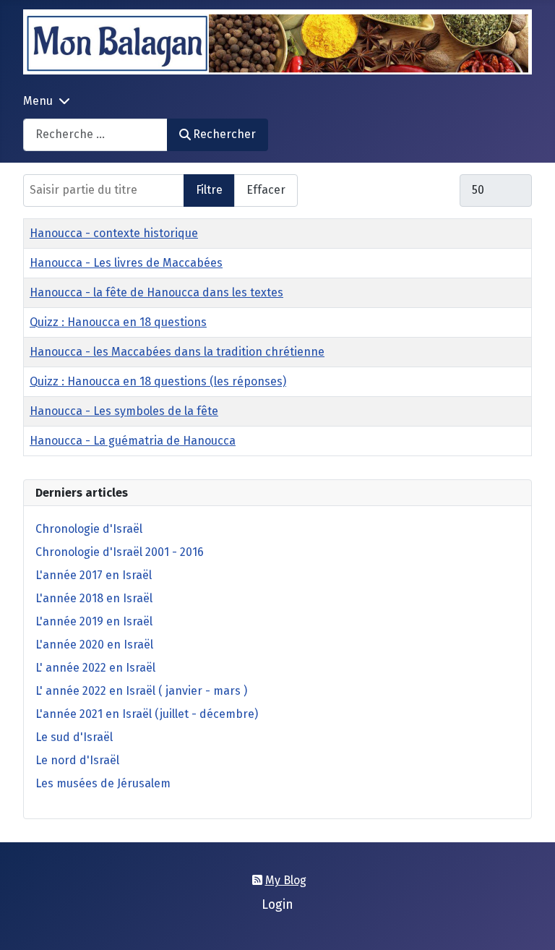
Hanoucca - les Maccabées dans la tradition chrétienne (177, 352)
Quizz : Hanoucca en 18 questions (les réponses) (158, 381)
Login (277, 904)
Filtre (209, 190)
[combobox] (95, 135)
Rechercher (224, 134)
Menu (38, 101)
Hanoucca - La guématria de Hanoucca (133, 441)
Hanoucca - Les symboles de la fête (124, 411)
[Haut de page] (529, 923)
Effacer (265, 190)
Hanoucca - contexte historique (114, 233)
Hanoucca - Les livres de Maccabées (126, 263)
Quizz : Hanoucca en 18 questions (118, 322)
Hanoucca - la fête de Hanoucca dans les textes (156, 292)
